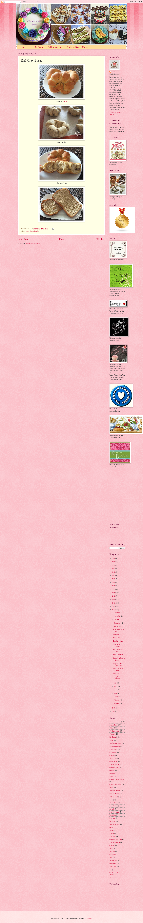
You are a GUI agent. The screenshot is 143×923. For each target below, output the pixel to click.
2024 (113, 565)
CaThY (114, 72)
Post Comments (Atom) (33, 244)
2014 (113, 599)
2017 (113, 589)
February (117, 700)
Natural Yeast (113, 797)
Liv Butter (112, 737)
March (116, 696)
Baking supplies (55, 47)
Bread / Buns (30, 231)
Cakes (111, 728)
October (116, 619)
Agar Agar (112, 836)
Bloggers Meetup (114, 842)
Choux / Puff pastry (115, 784)
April (116, 693)
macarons (112, 773)
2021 (113, 575)
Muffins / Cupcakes (115, 743)
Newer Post (23, 239)
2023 (113, 568)
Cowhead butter (114, 731)
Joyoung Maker (114, 764)
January (116, 703)
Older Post (100, 239)
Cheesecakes (113, 749)
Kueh (111, 800)
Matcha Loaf (117, 634)
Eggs (111, 848)
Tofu (110, 858)
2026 (113, 558)
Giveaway (112, 855)
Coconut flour (113, 803)
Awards (111, 809)
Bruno (111, 777)
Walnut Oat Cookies (116, 645)
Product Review (114, 824)
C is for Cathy (37, 47)
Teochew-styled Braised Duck (116, 874)
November (117, 616)
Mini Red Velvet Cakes (118, 669)
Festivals (112, 851)
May (115, 690)
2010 (113, 708)
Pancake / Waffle (114, 790)
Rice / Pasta (113, 806)
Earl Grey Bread (118, 641)
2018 (113, 586)
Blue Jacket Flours (115, 722)
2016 (113, 593)
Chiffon (111, 755)
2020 (113, 579)
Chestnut (112, 845)
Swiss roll (112, 752)
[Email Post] (53, 229)
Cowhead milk (114, 767)
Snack (111, 787)
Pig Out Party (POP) (117, 650)
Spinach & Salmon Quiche (119, 659)
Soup (111, 827)
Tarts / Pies (112, 758)
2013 (113, 603)
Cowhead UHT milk (115, 839)
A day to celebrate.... (117, 678)
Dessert (111, 740)
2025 (113, 562)
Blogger (89, 918)
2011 (113, 610)
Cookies (112, 734)
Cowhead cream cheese (116, 780)
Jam (110, 870)
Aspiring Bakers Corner (77, 47)
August (116, 626)
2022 (113, 572)
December (117, 613)
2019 (113, 582)
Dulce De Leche (114, 812)
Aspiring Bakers (114, 746)
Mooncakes (113, 861)
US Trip (111, 878)
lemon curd (113, 867)
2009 (113, 711)
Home (23, 47)
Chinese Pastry (114, 794)
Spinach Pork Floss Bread (117, 664)
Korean (111, 833)
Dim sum (112, 818)
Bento (111, 830)
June (115, 686)
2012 (113, 606)
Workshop (112, 815)
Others (111, 770)
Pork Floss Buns (118, 655)
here (65, 101)
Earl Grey (37, 231)
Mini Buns (116, 673)
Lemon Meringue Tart (118, 630)
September (117, 623)
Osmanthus (112, 864)
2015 (113, 596)
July (115, 683)
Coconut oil (113, 761)
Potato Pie (116, 638)
